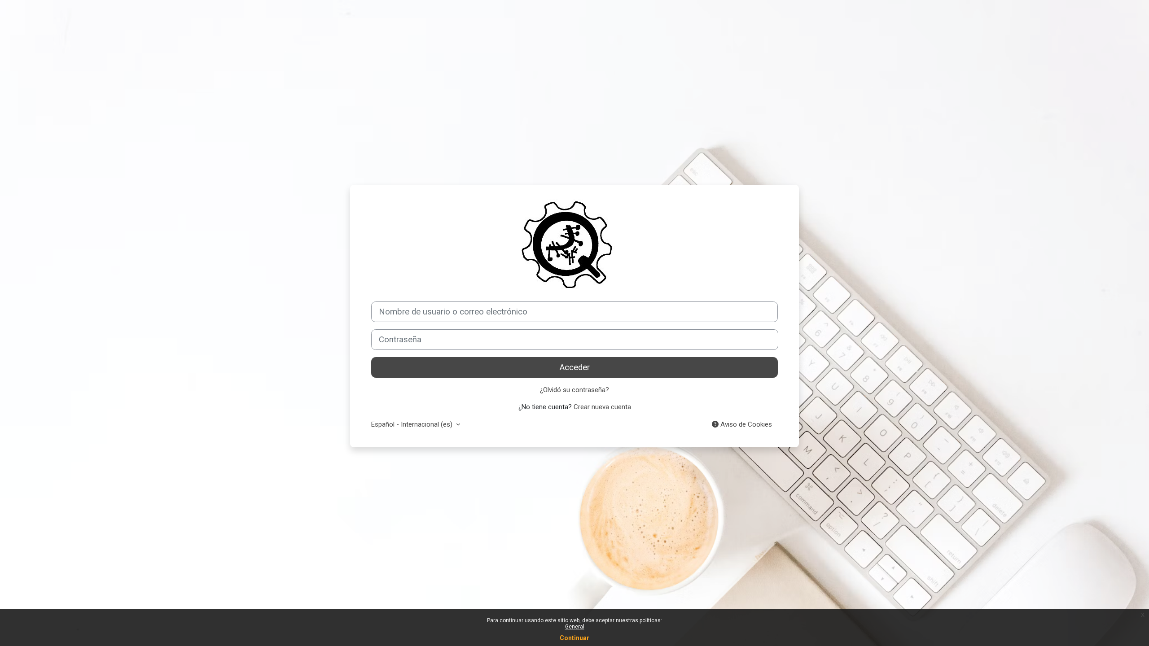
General (574, 627)
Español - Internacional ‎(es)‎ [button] (412, 424)
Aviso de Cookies (745, 424)
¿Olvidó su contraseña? (574, 390)
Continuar (574, 638)
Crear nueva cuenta (602, 407)
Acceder (575, 367)
